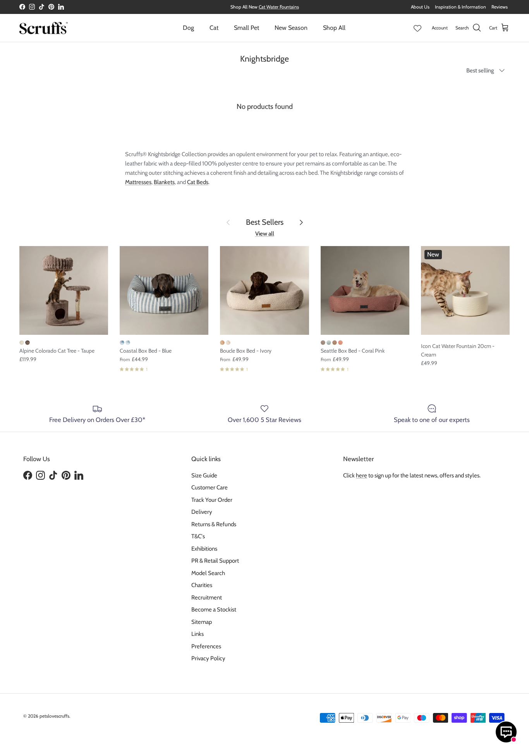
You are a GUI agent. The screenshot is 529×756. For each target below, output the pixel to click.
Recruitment (206, 597)
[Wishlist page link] (417, 28)
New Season (291, 27)
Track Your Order (211, 499)
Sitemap (201, 621)
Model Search (208, 573)
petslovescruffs (54, 716)
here (361, 475)
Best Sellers (264, 222)
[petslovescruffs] (43, 28)
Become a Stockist (213, 609)
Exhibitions (204, 548)
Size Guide (204, 475)
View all (264, 233)
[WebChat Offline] (506, 732)
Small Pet (246, 27)
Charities (201, 585)
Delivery (201, 511)
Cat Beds (197, 182)
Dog (188, 27)
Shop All (334, 27)
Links (197, 633)
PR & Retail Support (215, 560)
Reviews (499, 7)
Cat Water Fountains (279, 7)
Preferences (206, 646)
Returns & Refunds (213, 524)
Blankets (164, 182)
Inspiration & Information (460, 7)
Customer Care (209, 487)
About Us (420, 7)
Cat (214, 27)
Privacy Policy (208, 658)
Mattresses (138, 182)
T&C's (198, 536)
